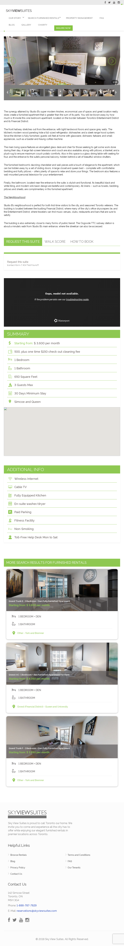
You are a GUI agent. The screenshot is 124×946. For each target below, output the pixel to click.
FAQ (102, 18)
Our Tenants (74, 867)
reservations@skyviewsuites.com (37, 910)
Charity (42, 25)
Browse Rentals (18, 855)
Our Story (15, 18)
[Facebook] (105, 3)
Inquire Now (63, 28)
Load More (62, 794)
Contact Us (16, 874)
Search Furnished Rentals (43, 18)
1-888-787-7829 (27, 905)
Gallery (26, 25)
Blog (12, 25)
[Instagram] (119, 3)
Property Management (79, 18)
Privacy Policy (17, 867)
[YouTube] (114, 3)
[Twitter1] (109, 3)
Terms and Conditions (79, 855)
